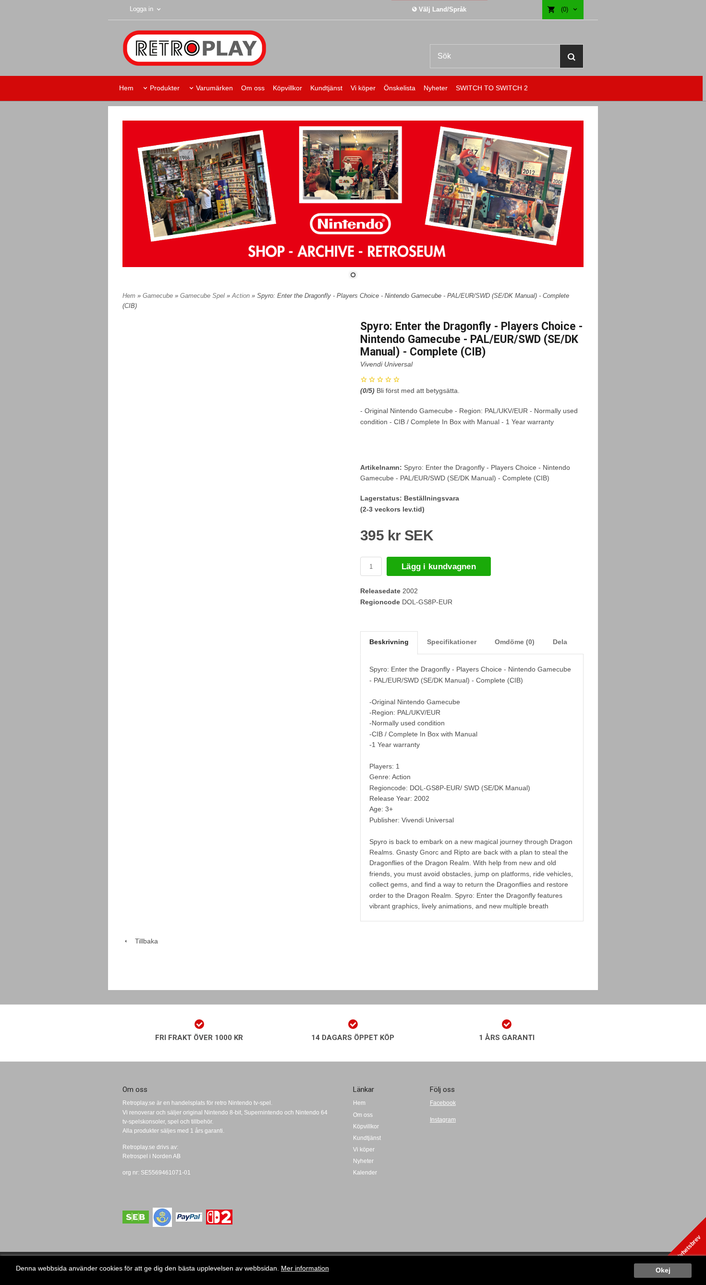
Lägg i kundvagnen (439, 566)
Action (242, 295)
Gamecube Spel (203, 295)
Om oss (253, 88)
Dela (560, 642)
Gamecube (159, 295)
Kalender (365, 1172)
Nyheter (436, 88)
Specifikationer (451, 642)
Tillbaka (143, 941)
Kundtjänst (326, 88)
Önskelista (399, 88)
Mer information (305, 1268)
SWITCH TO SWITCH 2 (492, 88)
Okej (663, 1270)
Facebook (443, 1103)
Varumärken (214, 88)
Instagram (443, 1119)
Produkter (165, 88)
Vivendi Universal (386, 364)
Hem (126, 88)
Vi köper (363, 88)
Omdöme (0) (515, 642)
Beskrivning (389, 642)
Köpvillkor (287, 88)
